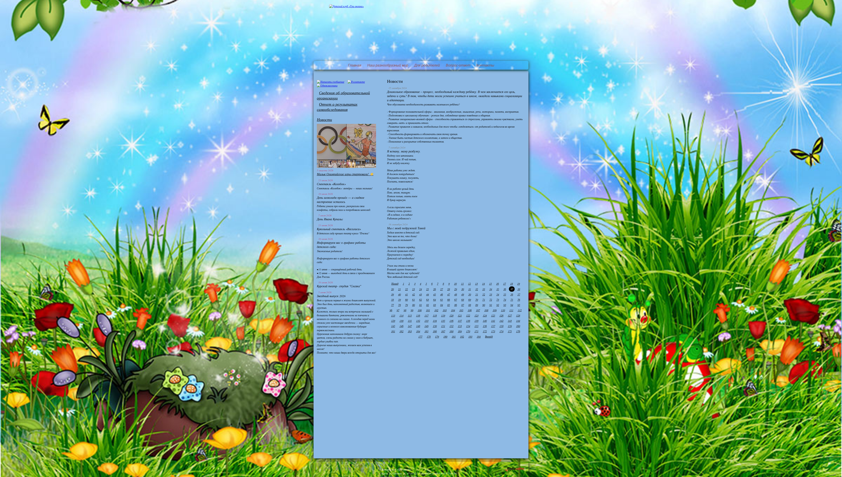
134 (435, 320)
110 (503, 310)
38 (518, 289)
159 (510, 326)
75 (511, 299)
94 (511, 305)
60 (406, 299)
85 (448, 305)
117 (426, 315)
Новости (324, 119)
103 (445, 310)
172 (485, 331)
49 (462, 294)
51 (476, 294)
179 (437, 336)
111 (511, 310)
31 (469, 289)
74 (504, 299)
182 (462, 336)
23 (413, 289)
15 (490, 283)
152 (451, 326)
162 (401, 331)
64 (434, 299)
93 (504, 305)
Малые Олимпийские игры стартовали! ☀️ (345, 174)
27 (441, 289)
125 (493, 315)
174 (501, 331)
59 (399, 299)
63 (427, 299)
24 (420, 289)
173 (493, 331)
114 (401, 315)
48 (455, 294)
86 (455, 305)
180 (445, 336)
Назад (394, 283)
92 (497, 305)
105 (461, 310)
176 (518, 331)
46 (441, 294)
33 (483, 289)
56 (511, 294)
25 (427, 289)
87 (462, 305)
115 (410, 315)
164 (418, 331)
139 (476, 320)
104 (453, 310)
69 (469, 299)
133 (426, 320)
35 (497, 289)
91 (490, 305)
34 (490, 289)
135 (443, 320)
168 (451, 331)
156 (485, 326)
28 (448, 289)
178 (429, 336)
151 (443, 326)
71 (483, 299)
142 (501, 320)
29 (455, 289)
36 (504, 289)
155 (476, 326)
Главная (354, 65)
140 (485, 320)
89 (476, 305)
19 (518, 283)
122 (468, 315)
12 (469, 283)
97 (398, 310)
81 (420, 305)
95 (518, 305)
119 (443, 315)
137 (460, 320)
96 (391, 310)
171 (476, 331)
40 (399, 294)
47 (448, 294)
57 (518, 294)
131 (410, 320)
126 (501, 315)
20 (392, 289)
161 (393, 331)
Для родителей (427, 65)
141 (493, 320)
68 (462, 299)
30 (462, 289)
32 (476, 289)
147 (410, 326)
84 (441, 305)
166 (435, 331)
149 (426, 326)
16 (497, 283)
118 (435, 315)
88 (469, 305)
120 (451, 315)
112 (520, 310)
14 (483, 283)
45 (434, 294)
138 (468, 320)
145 (393, 326)
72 (490, 299)
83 (434, 305)
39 (392, 294)
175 (510, 331)
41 (406, 294)
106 (470, 310)
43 (420, 294)
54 (497, 294)
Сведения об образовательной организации (343, 95)
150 (435, 326)
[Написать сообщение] (330, 81)
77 (392, 305)
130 (401, 320)
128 (518, 315)
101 (428, 310)
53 (490, 294)
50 (469, 294)
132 (418, 320)
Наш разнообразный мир (387, 65)
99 (412, 310)
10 (455, 283)
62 (420, 299)
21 (399, 289)
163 (410, 331)
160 (518, 326)
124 (485, 315)
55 (504, 294)
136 (451, 320)
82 (427, 305)
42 (413, 294)
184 (479, 336)
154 (468, 326)
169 (460, 331)
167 (443, 331)
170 (468, 331)
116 (418, 315)
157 (493, 326)
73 (497, 299)
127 (510, 315)
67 (455, 299)
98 (405, 310)
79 (406, 305)
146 (401, 326)
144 (518, 320)
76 (518, 299)
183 (470, 336)
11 (462, 283)
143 (510, 320)
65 (441, 299)
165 (426, 331)
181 (454, 336)
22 (406, 289)
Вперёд (489, 336)
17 (504, 283)
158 (501, 326)
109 (495, 310)
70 (476, 299)
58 (392, 299)
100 (420, 310)
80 (413, 305)
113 (393, 315)
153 (460, 326)
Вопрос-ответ (458, 65)
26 (434, 289)
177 (420, 336)
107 (478, 310)
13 (476, 283)
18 (511, 283)
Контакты (485, 65)
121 (460, 315)
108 (486, 310)
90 (483, 305)
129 (393, 320)
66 (448, 299)
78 (399, 305)
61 (413, 299)
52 (483, 294)
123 (476, 315)
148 (418, 326)
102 (436, 310)
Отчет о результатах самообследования (337, 106)
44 (427, 294)
